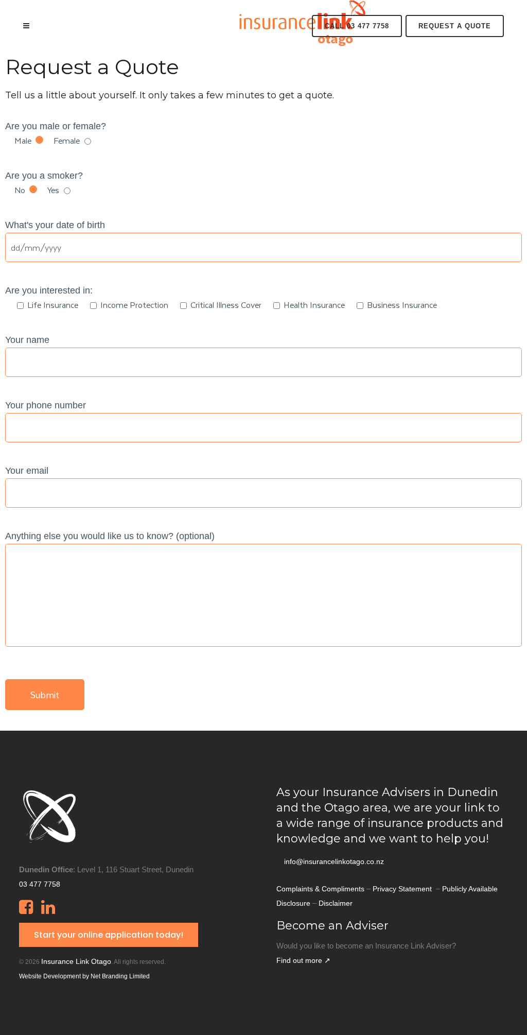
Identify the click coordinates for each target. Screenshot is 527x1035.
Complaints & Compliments (320, 889)
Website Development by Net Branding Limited (84, 976)
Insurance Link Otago (76, 961)
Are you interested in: (49, 290)
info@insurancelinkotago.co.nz (334, 861)
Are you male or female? (55, 126)
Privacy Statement (403, 889)
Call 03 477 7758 (357, 26)
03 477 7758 (39, 884)
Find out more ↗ (303, 960)
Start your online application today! (108, 935)
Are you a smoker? (44, 175)
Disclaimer (336, 903)
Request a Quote (454, 26)
